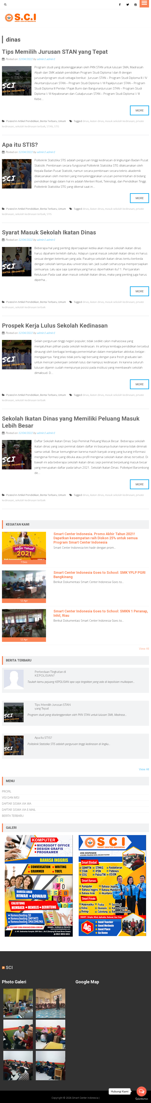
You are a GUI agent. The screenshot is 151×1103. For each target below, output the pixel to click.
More (139, 110)
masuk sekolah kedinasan (120, 121)
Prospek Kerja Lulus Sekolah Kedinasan (55, 325)
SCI (9, 967)
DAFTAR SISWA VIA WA (16, 803)
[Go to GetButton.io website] (141, 1099)
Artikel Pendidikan (28, 121)
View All (144, 648)
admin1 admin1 (46, 59)
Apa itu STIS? (20, 144)
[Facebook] (119, 4)
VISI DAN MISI (10, 797)
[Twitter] (127, 4)
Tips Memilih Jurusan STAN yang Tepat (55, 51)
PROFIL (6, 791)
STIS (56, 126)
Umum (62, 121)
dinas (86, 121)
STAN (50, 126)
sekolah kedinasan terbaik (30, 126)
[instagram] (135, 4)
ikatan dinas (97, 121)
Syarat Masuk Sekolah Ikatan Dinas (49, 232)
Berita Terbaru (48, 121)
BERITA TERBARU (13, 816)
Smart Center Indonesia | (85, 1097)
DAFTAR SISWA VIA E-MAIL (19, 810)
